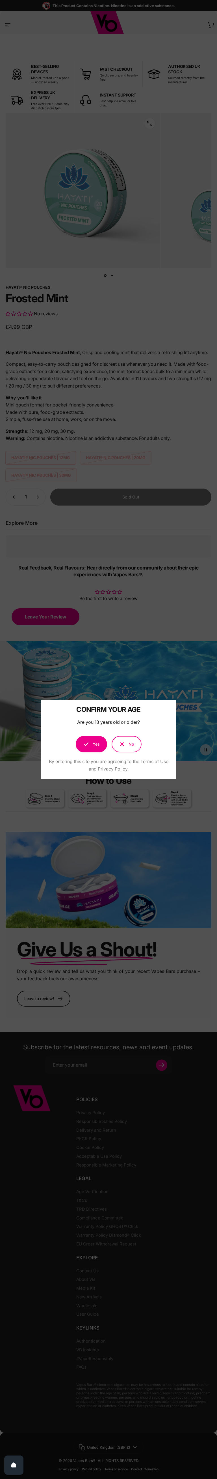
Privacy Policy (112, 769)
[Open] (13, 1465)
